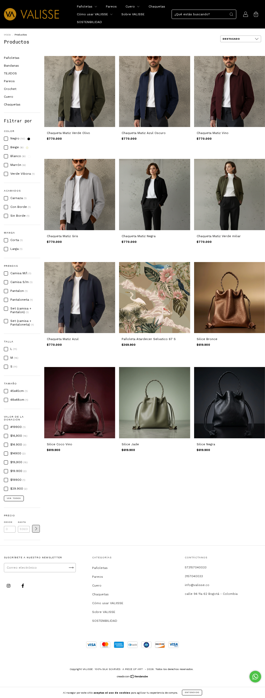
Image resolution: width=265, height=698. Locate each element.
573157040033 (196, 567)
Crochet (10, 89)
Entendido (192, 692)
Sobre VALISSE (132, 14)
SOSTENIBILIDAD (89, 22)
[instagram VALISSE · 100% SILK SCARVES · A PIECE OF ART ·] (9, 586)
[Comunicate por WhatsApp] (255, 676)
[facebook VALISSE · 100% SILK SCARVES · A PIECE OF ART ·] (22, 586)
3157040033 (194, 576)
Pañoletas (85, 6)
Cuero (131, 6)
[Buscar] (231, 14)
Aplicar (36, 529)
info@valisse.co (197, 585)
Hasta (22, 522)
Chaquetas (157, 6)
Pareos (111, 6)
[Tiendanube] (132, 677)
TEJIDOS (10, 73)
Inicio (7, 34)
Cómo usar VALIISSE (93, 14)
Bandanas (11, 65)
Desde (8, 522)
